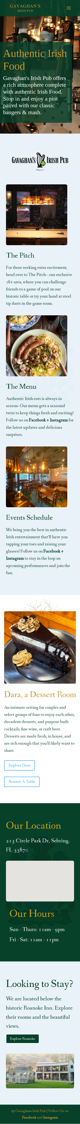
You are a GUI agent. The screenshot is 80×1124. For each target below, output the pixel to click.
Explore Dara (19, 765)
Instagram (50, 1117)
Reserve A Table (22, 781)
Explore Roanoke (22, 1038)
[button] (41, 877)
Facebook (29, 1117)
